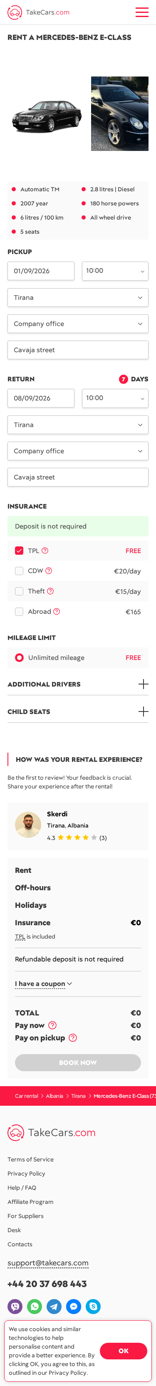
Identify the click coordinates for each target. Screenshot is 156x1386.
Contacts (19, 1244)
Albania (78, 825)
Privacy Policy (26, 1173)
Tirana (56, 825)
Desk (14, 1230)
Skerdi (57, 814)
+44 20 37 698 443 (47, 1284)
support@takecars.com (48, 1263)
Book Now (78, 1062)
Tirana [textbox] (24, 297)
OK (124, 1350)
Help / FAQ (21, 1187)
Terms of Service (30, 1159)
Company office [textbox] (39, 323)
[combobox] (110, 270)
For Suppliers (25, 1216)
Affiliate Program (30, 1201)
